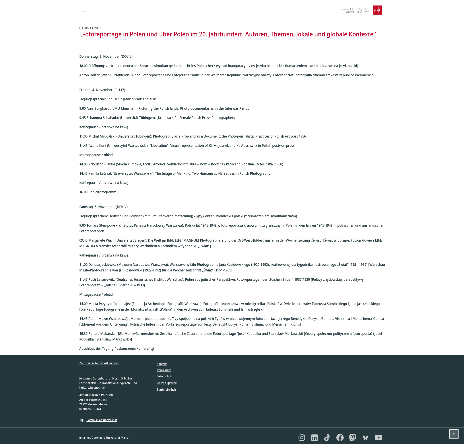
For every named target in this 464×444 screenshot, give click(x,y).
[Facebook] (340, 437)
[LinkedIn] (314, 437)
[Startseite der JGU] (361, 10)
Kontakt (162, 364)
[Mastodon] (352, 437)
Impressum (164, 370)
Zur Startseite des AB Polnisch (99, 363)
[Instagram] (301, 437)
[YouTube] (378, 437)
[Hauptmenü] (84, 10)
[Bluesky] (365, 437)
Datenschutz (165, 376)
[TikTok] (327, 437)
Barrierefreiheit (166, 390)
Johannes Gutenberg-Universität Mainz (104, 438)
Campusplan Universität (102, 420)
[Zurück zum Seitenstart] (454, 434)
